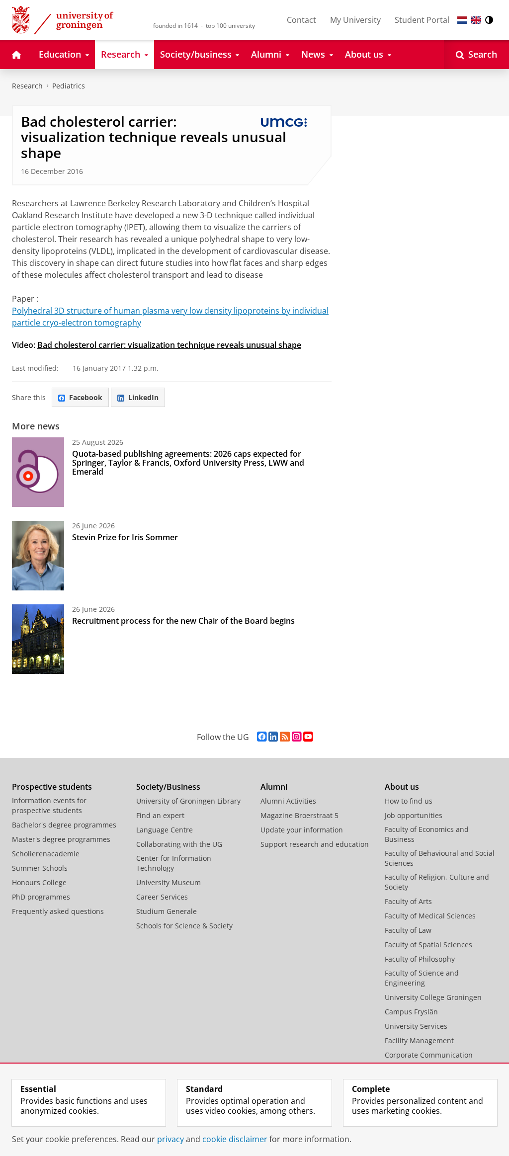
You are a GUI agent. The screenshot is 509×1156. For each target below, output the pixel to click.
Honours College (39, 882)
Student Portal (422, 19)
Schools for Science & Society (184, 925)
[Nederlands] (462, 20)
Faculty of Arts (408, 901)
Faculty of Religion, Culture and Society (437, 882)
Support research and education (314, 844)
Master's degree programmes (61, 839)
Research (27, 85)
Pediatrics (68, 85)
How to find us (408, 801)
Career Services (162, 897)
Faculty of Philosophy (420, 959)
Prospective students (52, 787)
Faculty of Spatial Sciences (428, 944)
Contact (301, 19)
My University (355, 19)
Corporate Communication (429, 1055)
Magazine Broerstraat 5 (299, 815)
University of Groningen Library (188, 801)
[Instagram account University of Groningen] (296, 737)
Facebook (85, 397)
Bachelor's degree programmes (64, 824)
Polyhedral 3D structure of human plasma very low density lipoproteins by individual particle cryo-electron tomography (170, 316)
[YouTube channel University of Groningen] (308, 737)
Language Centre (164, 829)
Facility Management (419, 1040)
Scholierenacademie (46, 853)
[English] (476, 20)
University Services (416, 1026)
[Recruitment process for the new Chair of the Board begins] (38, 639)
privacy (170, 1139)
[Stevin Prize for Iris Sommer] (38, 555)
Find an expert (160, 815)
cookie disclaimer (234, 1139)
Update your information (301, 829)
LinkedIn (143, 397)
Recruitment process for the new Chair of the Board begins (183, 620)
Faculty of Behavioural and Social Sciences (440, 858)
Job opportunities (413, 815)
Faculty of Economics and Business (427, 834)
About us (402, 787)
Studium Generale (166, 911)
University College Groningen (433, 997)
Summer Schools (40, 868)
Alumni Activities (288, 801)
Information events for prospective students (49, 805)
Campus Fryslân (411, 1011)
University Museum (168, 882)
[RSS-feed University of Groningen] (285, 737)
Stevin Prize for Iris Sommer (125, 537)
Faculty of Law (408, 930)
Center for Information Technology (173, 863)
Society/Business (168, 787)
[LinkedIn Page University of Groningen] (273, 737)
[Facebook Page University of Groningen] (261, 737)
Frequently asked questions (58, 911)
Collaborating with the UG (179, 844)
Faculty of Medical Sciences (430, 915)
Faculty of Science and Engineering (422, 978)
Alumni (273, 787)
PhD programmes (41, 897)
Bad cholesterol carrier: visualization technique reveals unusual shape (169, 344)
